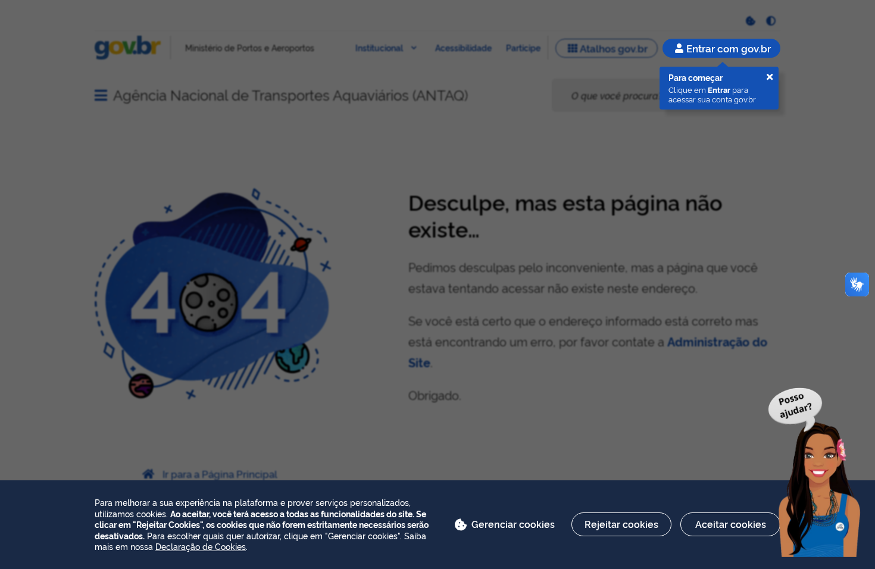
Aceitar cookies (730, 523)
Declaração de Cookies (200, 546)
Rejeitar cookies (621, 523)
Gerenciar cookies (513, 523)
